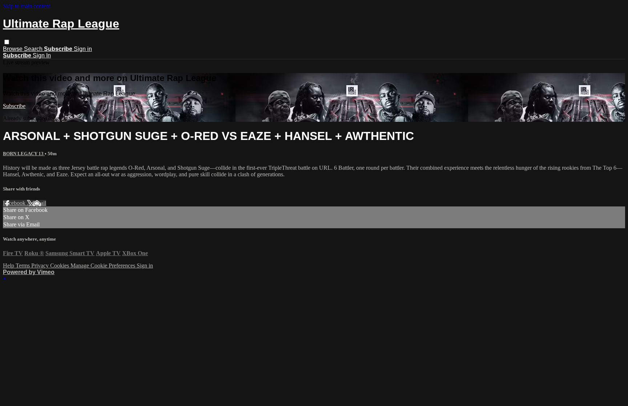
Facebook (15, 203)
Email (39, 203)
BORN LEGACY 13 (24, 153)
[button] (6, 42)
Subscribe (14, 106)
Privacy (40, 265)
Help (9, 265)
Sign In (42, 55)
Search (34, 49)
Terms (23, 265)
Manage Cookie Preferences (104, 265)
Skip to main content (26, 6)
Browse (13, 49)
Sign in (83, 49)
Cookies (60, 265)
